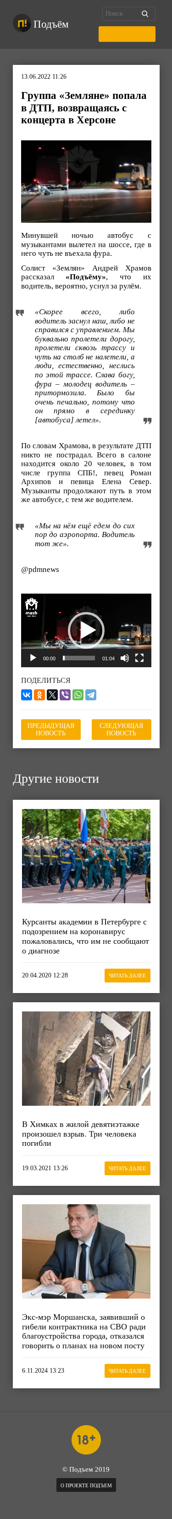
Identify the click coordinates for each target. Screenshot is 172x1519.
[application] (86, 630)
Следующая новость (121, 729)
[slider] (79, 658)
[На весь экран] (139, 658)
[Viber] (65, 694)
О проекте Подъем (86, 1485)
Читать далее (127, 975)
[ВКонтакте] (26, 694)
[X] (52, 694)
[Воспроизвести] (33, 658)
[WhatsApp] (77, 694)
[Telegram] (90, 694)
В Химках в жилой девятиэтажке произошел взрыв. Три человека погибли (80, 1134)
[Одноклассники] (39, 694)
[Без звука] (124, 658)
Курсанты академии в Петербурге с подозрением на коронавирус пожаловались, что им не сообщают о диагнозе (85, 936)
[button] (86, 630)
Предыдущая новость (51, 729)
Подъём (51, 24)
